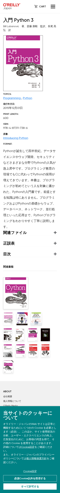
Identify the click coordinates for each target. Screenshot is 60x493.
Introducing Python (15, 138)
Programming (12, 98)
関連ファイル (15, 232)
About (7, 391)
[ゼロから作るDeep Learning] (33, 350)
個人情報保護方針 (36, 458)
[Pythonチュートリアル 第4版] (20, 334)
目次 (7, 254)
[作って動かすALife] (45, 350)
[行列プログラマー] (45, 334)
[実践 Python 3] (7, 350)
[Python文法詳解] (33, 334)
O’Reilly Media (10, 405)
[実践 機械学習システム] (21, 350)
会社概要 (7, 396)
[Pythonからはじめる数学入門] (7, 334)
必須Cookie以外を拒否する (30, 478)
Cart (42, 6)
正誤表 (9, 243)
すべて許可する (30, 486)
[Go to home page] (12, 6)
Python (27, 98)
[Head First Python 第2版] (22, 318)
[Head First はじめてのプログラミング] (36, 318)
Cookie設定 (28, 446)
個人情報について (12, 401)
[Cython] (8, 318)
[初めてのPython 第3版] (8, 366)
